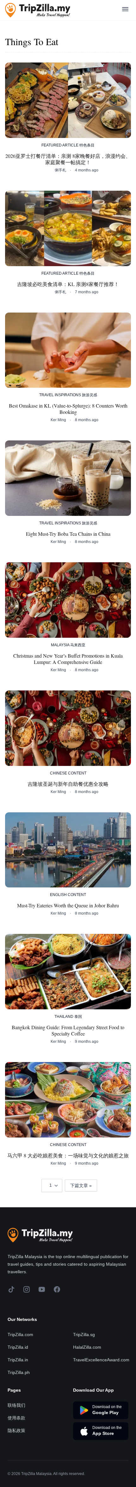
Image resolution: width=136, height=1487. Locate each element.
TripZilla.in (18, 1359)
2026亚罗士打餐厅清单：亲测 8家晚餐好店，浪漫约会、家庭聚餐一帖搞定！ (68, 159)
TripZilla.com (20, 1334)
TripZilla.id (18, 1347)
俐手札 (60, 170)
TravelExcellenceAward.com (101, 1359)
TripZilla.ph (19, 1372)
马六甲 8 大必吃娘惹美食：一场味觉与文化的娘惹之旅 (68, 1155)
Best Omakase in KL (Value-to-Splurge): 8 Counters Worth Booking (68, 409)
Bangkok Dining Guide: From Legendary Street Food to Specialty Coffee (68, 1030)
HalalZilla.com (87, 1347)
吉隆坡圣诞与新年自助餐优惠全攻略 (68, 784)
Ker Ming (58, 420)
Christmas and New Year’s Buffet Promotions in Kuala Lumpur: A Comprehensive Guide (68, 659)
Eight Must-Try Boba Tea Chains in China (68, 534)
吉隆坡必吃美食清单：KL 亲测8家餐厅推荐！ (68, 284)
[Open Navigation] (125, 10)
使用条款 (16, 1417)
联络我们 (16, 1405)
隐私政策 (16, 1430)
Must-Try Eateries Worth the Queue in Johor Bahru (68, 905)
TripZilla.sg (84, 1334)
